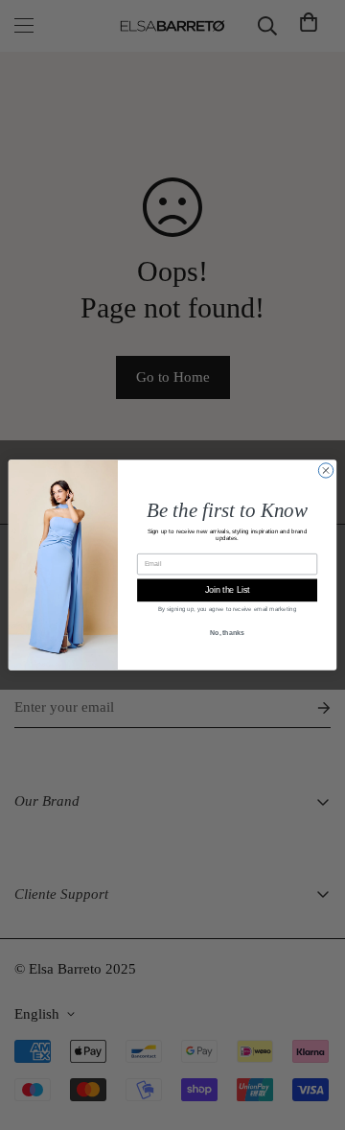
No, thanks (227, 632)
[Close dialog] (325, 470)
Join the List (227, 590)
